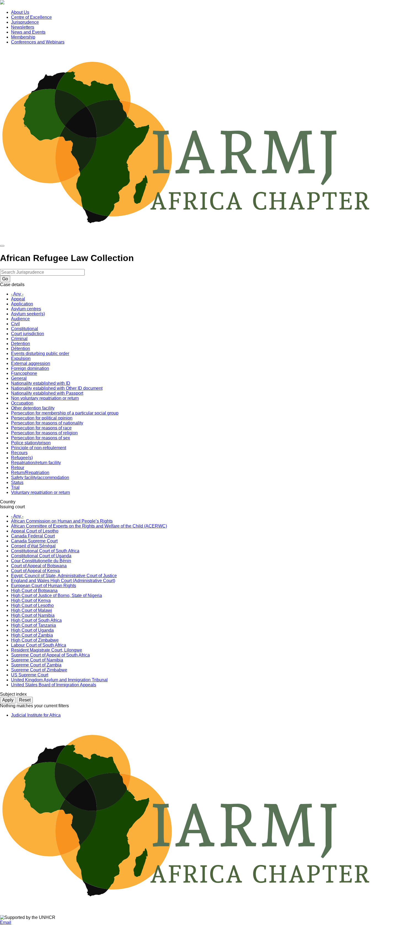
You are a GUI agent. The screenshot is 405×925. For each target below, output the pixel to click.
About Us (20, 12)
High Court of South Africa (36, 620)
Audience (20, 318)
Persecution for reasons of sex (40, 437)
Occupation (22, 403)
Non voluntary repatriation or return (45, 398)
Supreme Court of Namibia (37, 660)
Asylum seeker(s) (28, 313)
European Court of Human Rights (43, 585)
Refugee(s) (22, 457)
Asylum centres (26, 308)
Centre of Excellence (31, 17)
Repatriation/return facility (36, 462)
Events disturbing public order (40, 353)
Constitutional (24, 328)
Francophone (24, 373)
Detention (20, 343)
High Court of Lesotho (32, 605)
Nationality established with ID (40, 383)
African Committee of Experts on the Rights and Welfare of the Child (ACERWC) (89, 526)
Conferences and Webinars (37, 42)
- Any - (17, 294)
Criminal (19, 338)
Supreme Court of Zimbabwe (39, 670)
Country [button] (7, 501)
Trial (15, 487)
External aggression (30, 363)
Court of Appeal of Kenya (35, 570)
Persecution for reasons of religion (44, 433)
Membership (23, 37)
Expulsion (21, 358)
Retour (17, 467)
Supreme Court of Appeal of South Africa (50, 655)
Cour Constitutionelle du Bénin (41, 560)
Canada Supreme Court (34, 541)
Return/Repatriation (30, 472)
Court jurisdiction (27, 333)
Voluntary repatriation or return (40, 492)
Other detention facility (33, 408)
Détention (20, 348)
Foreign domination (30, 368)
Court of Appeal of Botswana (39, 565)
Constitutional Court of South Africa (45, 550)
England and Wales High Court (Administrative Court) (63, 580)
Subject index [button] (13, 694)
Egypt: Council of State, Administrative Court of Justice (64, 575)
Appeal (18, 299)
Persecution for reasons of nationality (47, 423)
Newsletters (22, 27)
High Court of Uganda (32, 630)
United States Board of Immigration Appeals (53, 684)
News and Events (28, 32)
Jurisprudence (25, 22)
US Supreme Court (29, 675)
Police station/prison (31, 442)
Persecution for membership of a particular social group (64, 413)
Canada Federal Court (33, 536)
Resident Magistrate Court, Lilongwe (46, 650)
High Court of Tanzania (33, 625)
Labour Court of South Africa (38, 645)
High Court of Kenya (31, 600)
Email (5, 922)
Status (17, 482)
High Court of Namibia (33, 615)
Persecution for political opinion (41, 418)
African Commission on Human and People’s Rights (62, 521)
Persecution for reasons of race (41, 428)
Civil (15, 323)
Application (22, 304)
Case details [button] (12, 284)
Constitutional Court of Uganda (41, 555)
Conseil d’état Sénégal (33, 546)
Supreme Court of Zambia (36, 665)
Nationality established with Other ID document (56, 388)
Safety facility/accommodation (40, 477)
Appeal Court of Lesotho (34, 531)
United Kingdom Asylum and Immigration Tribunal (59, 679)
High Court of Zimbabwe (35, 640)
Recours (19, 452)
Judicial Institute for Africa (36, 715)
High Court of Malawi (31, 610)
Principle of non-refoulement (38, 447)
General (19, 378)
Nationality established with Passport (47, 393)
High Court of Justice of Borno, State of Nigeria (56, 595)
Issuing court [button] (12, 506)
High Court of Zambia (32, 635)
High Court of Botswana (34, 590)
